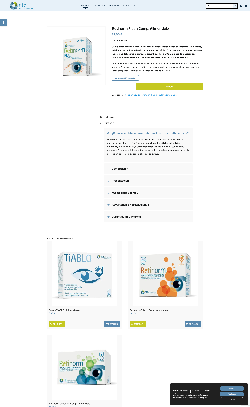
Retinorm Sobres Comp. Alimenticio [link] (149, 310)
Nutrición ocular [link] (132, 95)
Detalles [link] (113, 324)
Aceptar (232, 388)
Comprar (169, 86)
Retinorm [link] (145, 95)
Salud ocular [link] (157, 95)
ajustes (205, 397)
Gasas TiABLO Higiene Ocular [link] (65, 310)
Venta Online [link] (171, 95)
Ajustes (232, 399)
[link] (3, 22)
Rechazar (232, 394)
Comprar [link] (58, 324)
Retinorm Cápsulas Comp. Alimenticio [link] (69, 403)
